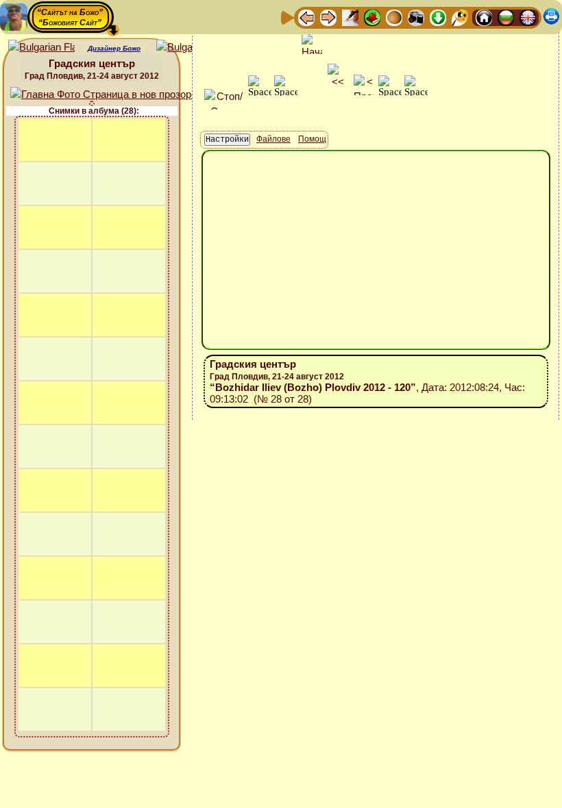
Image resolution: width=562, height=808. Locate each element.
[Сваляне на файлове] (438, 17)
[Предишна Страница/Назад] (306, 17)
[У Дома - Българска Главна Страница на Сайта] (506, 17)
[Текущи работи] (394, 17)
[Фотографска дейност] (416, 17)
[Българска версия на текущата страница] (189, 47)
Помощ (312, 139)
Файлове (273, 139)
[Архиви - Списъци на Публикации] (350, 17)
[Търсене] (460, 17)
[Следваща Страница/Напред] (328, 17)
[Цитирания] (372, 17)
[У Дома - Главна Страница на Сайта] (484, 17)
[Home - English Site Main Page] (528, 17)
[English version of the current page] (41, 47)
